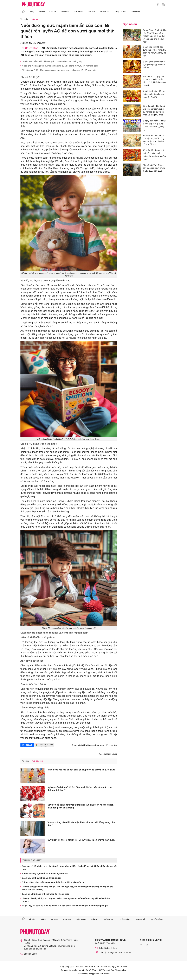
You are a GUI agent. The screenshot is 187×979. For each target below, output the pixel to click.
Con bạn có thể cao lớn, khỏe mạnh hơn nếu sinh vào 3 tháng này (52, 61)
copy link (113, 745)
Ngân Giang (111, 754)
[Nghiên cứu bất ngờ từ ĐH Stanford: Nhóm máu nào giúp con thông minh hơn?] (32, 793)
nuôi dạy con (37, 761)
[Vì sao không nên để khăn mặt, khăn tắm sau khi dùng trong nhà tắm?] (32, 828)
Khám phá (135, 12)
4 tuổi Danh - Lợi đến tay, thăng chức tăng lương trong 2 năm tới (154, 94)
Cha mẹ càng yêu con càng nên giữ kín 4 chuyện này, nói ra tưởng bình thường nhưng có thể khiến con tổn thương (67, 888)
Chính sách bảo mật (102, 974)
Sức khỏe (78, 12)
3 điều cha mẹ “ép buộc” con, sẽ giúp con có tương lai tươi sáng (81, 770)
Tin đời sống (156, 919)
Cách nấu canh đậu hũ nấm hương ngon (41, 878)
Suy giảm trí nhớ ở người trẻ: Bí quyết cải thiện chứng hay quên (81, 840)
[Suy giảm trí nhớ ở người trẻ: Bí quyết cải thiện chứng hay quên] (32, 846)
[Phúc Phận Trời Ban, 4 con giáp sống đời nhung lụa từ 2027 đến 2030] (132, 170)
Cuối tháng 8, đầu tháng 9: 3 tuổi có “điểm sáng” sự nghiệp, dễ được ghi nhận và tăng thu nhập (154, 110)
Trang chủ (24, 19)
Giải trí (91, 12)
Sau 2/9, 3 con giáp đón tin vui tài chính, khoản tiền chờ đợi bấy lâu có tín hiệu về (155, 80)
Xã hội (31, 12)
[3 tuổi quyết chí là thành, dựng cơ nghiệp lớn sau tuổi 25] (132, 66)
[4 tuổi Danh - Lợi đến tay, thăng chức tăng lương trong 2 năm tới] (132, 96)
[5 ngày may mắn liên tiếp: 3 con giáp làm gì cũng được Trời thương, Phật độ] (132, 125)
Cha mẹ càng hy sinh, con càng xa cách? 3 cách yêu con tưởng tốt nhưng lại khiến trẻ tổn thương (66, 899)
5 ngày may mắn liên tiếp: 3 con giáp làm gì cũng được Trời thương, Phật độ (154, 125)
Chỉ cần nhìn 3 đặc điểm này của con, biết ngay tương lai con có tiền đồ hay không (59, 70)
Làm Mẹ (53, 12)
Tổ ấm (42, 12)
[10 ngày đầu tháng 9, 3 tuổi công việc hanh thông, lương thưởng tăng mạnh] (132, 155)
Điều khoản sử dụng (85, 974)
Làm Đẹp (65, 12)
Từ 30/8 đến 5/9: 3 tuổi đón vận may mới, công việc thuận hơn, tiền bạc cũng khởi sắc (154, 139)
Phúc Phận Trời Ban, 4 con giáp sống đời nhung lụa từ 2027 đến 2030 (154, 168)
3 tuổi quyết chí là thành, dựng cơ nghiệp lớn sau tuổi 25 (154, 65)
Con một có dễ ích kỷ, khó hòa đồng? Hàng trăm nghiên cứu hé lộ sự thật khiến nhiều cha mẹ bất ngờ (69, 867)
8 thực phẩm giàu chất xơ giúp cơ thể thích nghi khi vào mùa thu (53, 882)
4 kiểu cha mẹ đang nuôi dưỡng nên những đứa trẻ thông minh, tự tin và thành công (60, 66)
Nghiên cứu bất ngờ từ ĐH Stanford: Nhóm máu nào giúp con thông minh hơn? (79, 789)
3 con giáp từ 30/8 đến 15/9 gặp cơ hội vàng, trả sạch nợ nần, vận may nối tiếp (154, 51)
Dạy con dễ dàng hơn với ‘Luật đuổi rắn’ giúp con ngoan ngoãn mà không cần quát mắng (80, 806)
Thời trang (104, 12)
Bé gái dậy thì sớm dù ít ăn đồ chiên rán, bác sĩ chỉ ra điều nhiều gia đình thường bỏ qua (65, 905)
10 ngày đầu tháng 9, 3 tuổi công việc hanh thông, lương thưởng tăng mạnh (154, 154)
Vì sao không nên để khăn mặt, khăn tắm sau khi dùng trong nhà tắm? (81, 824)
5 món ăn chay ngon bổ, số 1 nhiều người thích (45, 873)
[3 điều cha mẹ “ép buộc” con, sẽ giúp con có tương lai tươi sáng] (32, 775)
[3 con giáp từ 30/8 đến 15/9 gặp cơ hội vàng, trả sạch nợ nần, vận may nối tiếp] (132, 51)
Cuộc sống (120, 12)
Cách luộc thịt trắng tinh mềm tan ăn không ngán (46, 894)
